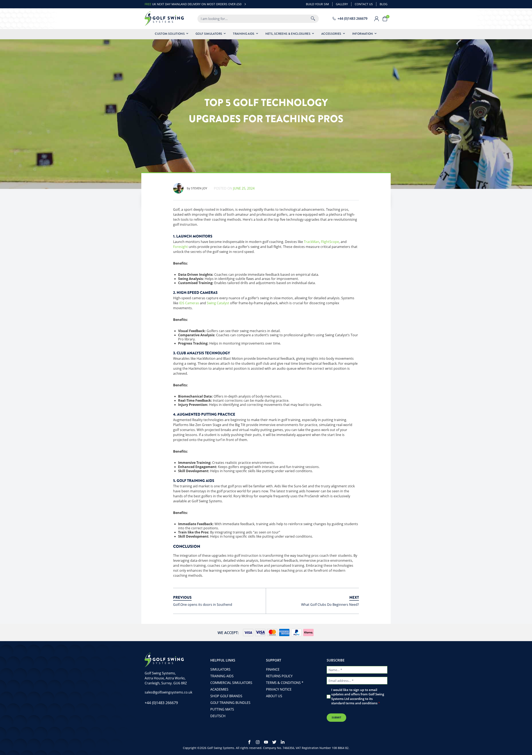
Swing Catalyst (218, 303)
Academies (219, 689)
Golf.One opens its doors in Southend (202, 604)
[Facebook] (249, 742)
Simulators (220, 669)
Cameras (192, 303)
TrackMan (311, 241)
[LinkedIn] (283, 742)
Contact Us (364, 4)
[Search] (313, 19)
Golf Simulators (209, 34)
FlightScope (330, 241)
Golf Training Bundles (230, 702)
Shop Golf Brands (226, 696)
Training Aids (244, 34)
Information (362, 34)
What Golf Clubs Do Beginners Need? (330, 604)
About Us (274, 696)
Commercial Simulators (231, 682)
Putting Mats (222, 709)
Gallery (342, 4)
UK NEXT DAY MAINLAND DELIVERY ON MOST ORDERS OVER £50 (193, 4)
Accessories (331, 34)
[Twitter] (274, 742)
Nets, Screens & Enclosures (287, 34)
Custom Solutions (170, 34)
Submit (336, 717)
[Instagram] (258, 742)
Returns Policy (279, 676)
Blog (383, 4)
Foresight (180, 246)
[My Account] (378, 18)
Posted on (234, 188)
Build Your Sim (317, 4)
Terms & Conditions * (284, 682)
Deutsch (217, 716)
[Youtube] (266, 742)
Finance (273, 669)
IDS (181, 303)
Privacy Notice (279, 689)
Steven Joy (197, 188)
